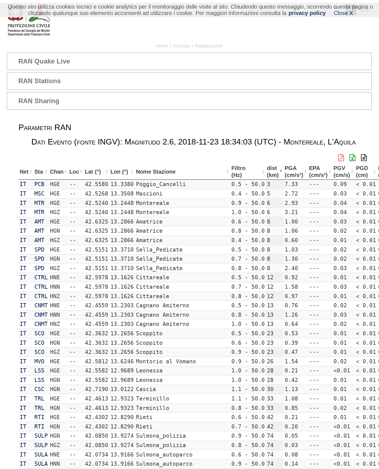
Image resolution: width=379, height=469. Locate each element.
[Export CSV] (364, 158)
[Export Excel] (352, 158)
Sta (38, 172)
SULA (41, 454)
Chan (57, 172)
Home (162, 46)
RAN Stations (39, 81)
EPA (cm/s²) (318, 171)
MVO (39, 361)
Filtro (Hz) (238, 171)
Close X (343, 13)
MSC (39, 193)
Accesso (181, 46)
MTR (39, 203)
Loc (74, 172)
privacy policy (307, 13)
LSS (39, 370)
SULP (41, 435)
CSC (39, 389)
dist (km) (273, 171)
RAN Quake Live (44, 61)
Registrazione (209, 46)
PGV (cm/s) (341, 171)
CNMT (41, 305)
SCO (39, 333)
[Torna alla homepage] (28, 20)
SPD (39, 249)
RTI (39, 417)
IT (23, 184)
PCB (39, 184)
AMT (39, 221)
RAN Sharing (38, 101)
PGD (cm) (362, 171)
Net (24, 172)
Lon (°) (119, 172)
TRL (39, 398)
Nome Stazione (156, 172)
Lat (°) (93, 172)
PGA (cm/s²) (294, 171)
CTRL (41, 277)
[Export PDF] (341, 158)
